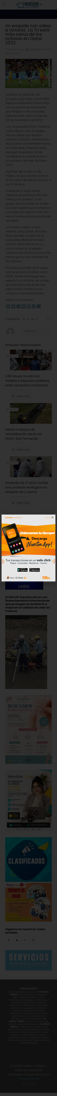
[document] (28, 548)
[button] (52, 517)
